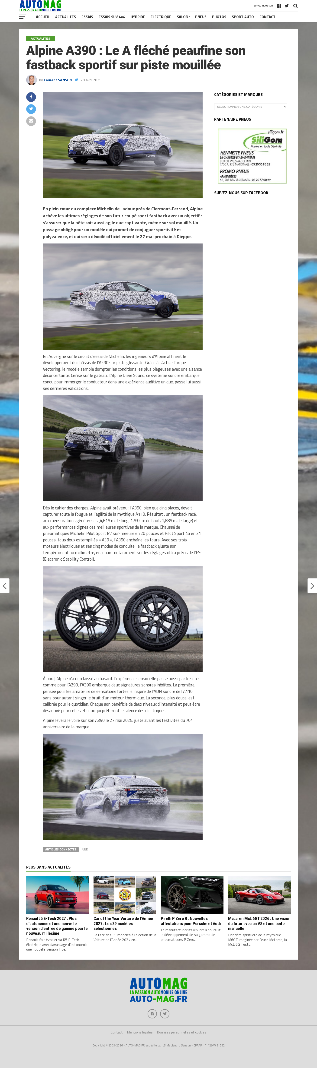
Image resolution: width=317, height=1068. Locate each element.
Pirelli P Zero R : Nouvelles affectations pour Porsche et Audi (191, 921)
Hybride (138, 16)
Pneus (201, 16)
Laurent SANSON (58, 80)
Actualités (65, 16)
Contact (267, 16)
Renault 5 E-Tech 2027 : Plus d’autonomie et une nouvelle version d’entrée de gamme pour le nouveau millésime (56, 926)
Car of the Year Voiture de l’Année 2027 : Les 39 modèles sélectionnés (123, 923)
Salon (182, 16)
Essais (87, 16)
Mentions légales (140, 1032)
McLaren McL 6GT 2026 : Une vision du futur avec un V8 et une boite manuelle (259, 923)
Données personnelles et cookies (181, 1032)
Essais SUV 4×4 (112, 16)
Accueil (43, 16)
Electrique (161, 16)
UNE (85, 849)
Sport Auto (243, 16)
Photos (219, 16)
